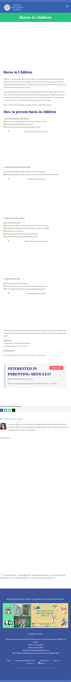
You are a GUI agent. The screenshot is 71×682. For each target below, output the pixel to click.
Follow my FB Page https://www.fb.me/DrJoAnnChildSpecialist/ (37, 653)
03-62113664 (38, 645)
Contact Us (30, 663)
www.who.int (23, 346)
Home (9, 660)
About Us (57, 660)
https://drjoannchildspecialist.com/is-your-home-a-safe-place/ (24, 355)
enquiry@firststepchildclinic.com (38, 650)
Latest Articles (44, 660)
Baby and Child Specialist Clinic (25, 660)
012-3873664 (38, 648)
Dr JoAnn (19, 419)
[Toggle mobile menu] (67, 6)
